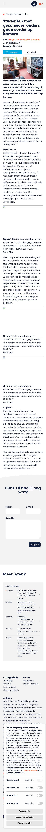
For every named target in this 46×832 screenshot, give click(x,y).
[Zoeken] (34, 4)
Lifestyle (7, 683)
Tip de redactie (30, 683)
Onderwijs (8, 680)
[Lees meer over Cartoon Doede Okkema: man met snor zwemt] (23, 631)
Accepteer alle (24, 823)
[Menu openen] (4, 4)
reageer (14, 52)
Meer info (29, 780)
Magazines (28, 680)
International (9, 687)
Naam (9, 506)
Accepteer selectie (24, 817)
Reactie (10, 518)
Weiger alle (24, 811)
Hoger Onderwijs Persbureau (24, 39)
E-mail (29, 506)
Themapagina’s (11, 690)
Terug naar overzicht (16, 14)
